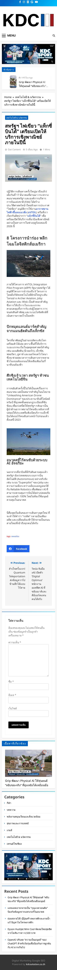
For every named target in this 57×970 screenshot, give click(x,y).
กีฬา (9, 803)
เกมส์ (9, 830)
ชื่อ (11, 681)
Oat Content (14, 149)
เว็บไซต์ (12, 708)
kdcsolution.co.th (35, 964)
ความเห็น (14, 642)
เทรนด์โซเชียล (14, 843)
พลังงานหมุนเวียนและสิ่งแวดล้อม (23, 816)
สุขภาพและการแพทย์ (18, 823)
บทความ (11, 809)
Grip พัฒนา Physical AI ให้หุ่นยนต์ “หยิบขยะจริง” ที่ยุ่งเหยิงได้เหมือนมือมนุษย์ (33, 86)
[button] (18, 548)
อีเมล (12, 695)
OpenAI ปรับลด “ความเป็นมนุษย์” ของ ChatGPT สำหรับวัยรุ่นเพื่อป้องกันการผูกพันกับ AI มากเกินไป (29, 943)
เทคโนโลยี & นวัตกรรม (16, 117)
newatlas (15, 536)
